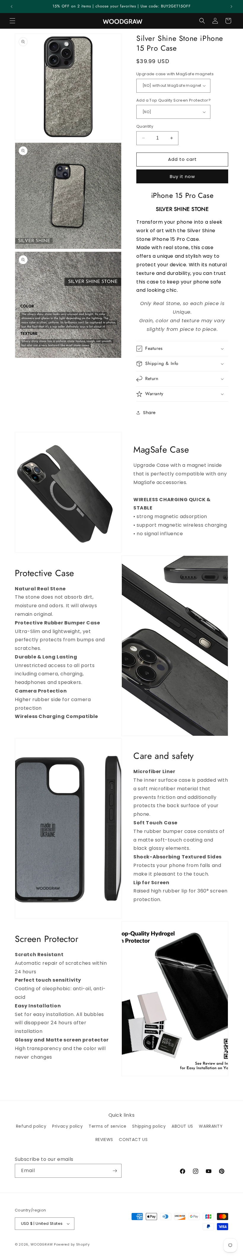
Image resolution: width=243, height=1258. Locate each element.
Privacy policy (67, 1126)
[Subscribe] (114, 1171)
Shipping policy (149, 1126)
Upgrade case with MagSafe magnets (175, 74)
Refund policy (31, 1126)
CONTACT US (133, 1139)
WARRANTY (211, 1126)
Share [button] (149, 413)
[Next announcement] (231, 6)
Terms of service (108, 1126)
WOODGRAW (42, 1244)
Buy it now (182, 176)
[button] (12, 20)
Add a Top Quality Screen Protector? (173, 100)
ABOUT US (182, 1126)
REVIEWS (104, 1139)
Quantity (144, 126)
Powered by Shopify (72, 1244)
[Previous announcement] (11, 6)
